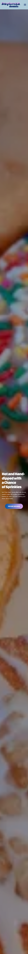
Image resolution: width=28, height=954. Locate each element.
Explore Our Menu (14, 506)
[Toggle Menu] (25, 5)
